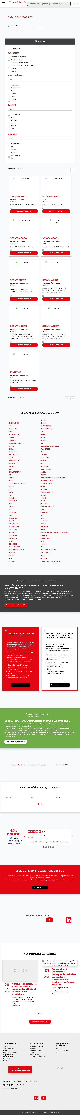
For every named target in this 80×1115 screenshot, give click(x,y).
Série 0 (13, 123)
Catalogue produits (24, 28)
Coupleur (14, 100)
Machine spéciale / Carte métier (23, 65)
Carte (13, 97)
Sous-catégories (16, 76)
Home (10, 28)
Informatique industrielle (19, 63)
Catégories (13, 53)
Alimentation (15, 88)
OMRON (39, 28)
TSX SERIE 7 (15, 115)
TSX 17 (13, 126)
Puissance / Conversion (19, 68)
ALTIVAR (14, 120)
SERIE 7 (13, 118)
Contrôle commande (18, 57)
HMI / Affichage (17, 60)
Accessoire (15, 85)
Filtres (41, 41)
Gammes (12, 105)
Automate (14, 91)
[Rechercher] (68, 4)
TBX (12, 129)
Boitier (13, 94)
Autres (13, 71)
